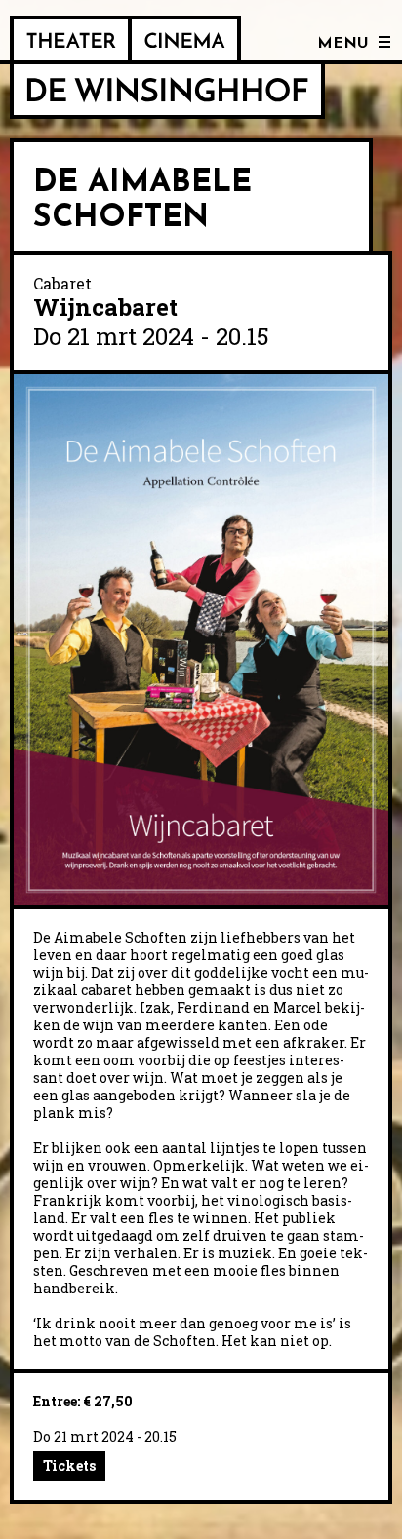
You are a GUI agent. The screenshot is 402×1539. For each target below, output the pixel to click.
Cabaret (62, 283)
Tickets (69, 1465)
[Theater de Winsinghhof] (71, 40)
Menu (343, 44)
